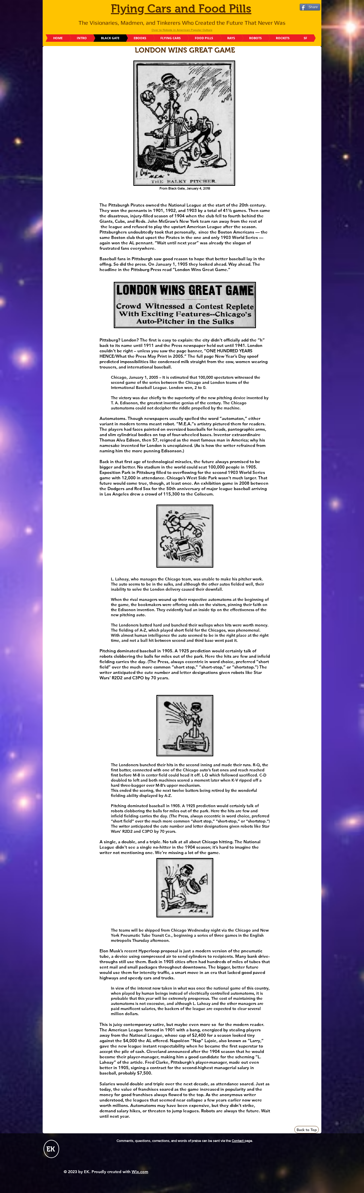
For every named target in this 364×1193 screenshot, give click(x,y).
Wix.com (140, 1171)
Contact (238, 1141)
